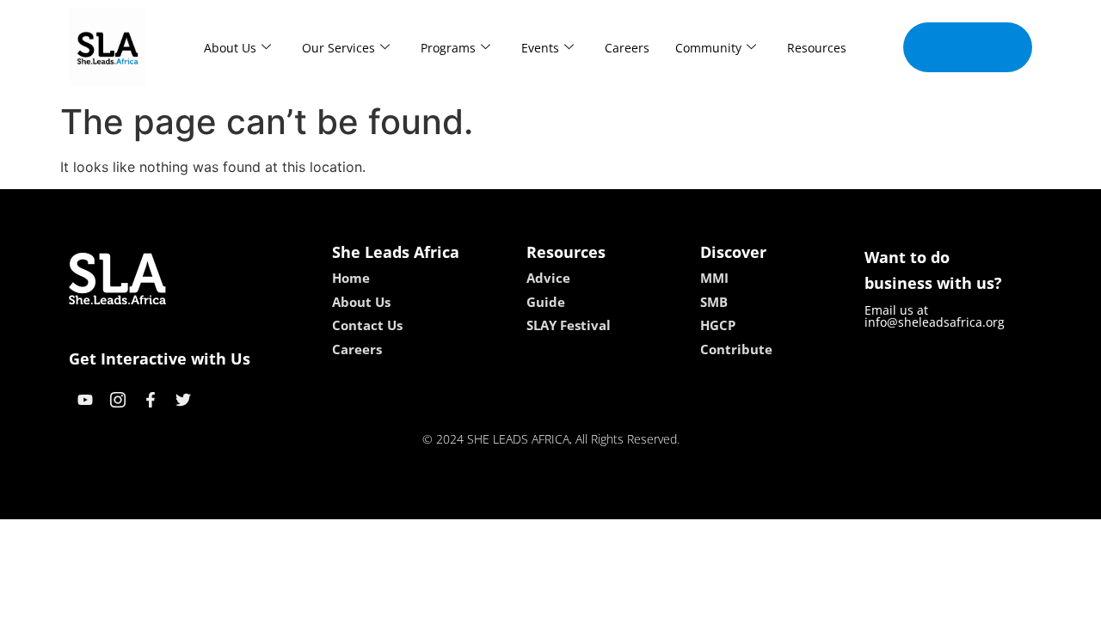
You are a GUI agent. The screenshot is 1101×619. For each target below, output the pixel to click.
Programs (448, 48)
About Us (230, 48)
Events (540, 48)
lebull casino (504, 500)
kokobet (433, 500)
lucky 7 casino (596, 500)
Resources (816, 48)
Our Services (338, 48)
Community (708, 48)
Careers (627, 48)
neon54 (671, 500)
